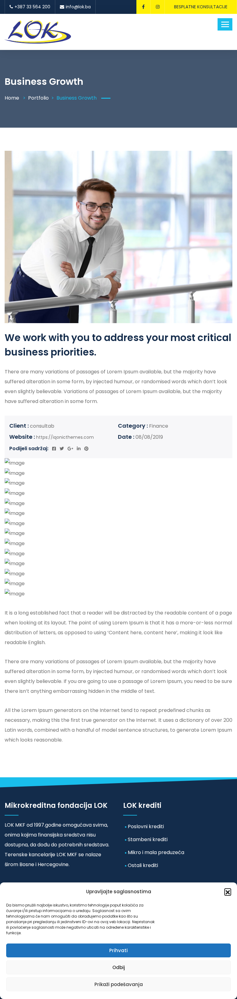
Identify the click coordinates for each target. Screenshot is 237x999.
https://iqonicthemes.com (65, 437)
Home (12, 97)
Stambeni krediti (148, 839)
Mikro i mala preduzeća (156, 852)
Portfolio (38, 97)
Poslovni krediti (146, 826)
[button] (228, 892)
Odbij (118, 967)
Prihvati (118, 950)
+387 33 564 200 (32, 7)
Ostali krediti (143, 865)
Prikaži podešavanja (118, 984)
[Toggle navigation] (225, 24)
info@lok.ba (78, 7)
